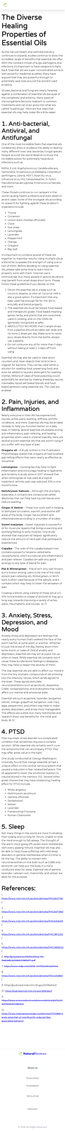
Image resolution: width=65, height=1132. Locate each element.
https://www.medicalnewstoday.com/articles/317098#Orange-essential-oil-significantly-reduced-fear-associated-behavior (32, 1017)
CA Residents (32, 1085)
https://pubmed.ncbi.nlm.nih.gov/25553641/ (28, 991)
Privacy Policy (32, 1078)
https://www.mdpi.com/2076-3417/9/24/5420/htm (31, 966)
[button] (59, 5)
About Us (33, 1067)
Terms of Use (32, 1096)
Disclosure (32, 1109)
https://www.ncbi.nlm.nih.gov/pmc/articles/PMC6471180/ (32, 911)
